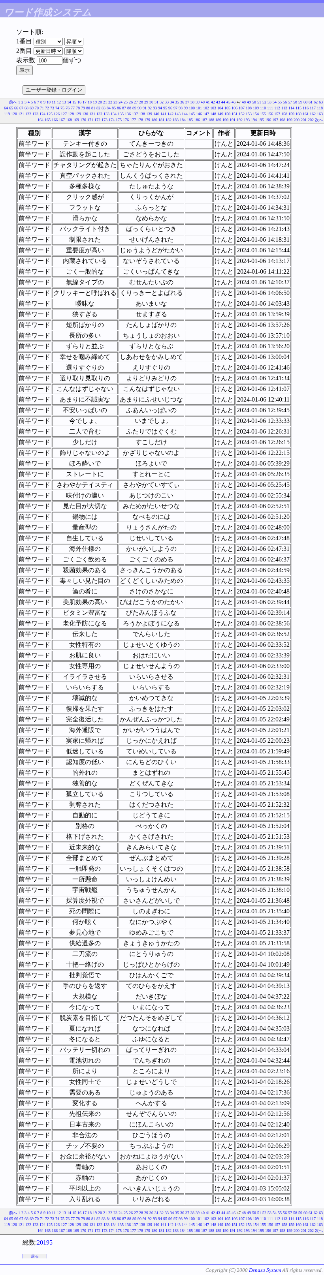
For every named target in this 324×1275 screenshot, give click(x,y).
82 (98, 108)
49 (249, 102)
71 (42, 108)
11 (54, 102)
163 (320, 114)
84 (109, 108)
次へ (319, 120)
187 (204, 120)
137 (135, 114)
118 (320, 108)
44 (223, 102)
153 (249, 114)
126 (57, 114)
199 (289, 120)
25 (126, 102)
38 (192, 102)
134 (114, 114)
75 (62, 108)
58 (295, 102)
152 (242, 114)
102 (206, 108)
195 (261, 120)
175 (119, 120)
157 (277, 114)
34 (172, 102)
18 (90, 102)
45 (228, 102)
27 (136, 102)
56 (285, 102)
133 (106, 114)
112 (277, 108)
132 (99, 114)
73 (52, 108)
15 (74, 102)
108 (249, 108)
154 (256, 114)
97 (175, 108)
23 (115, 102)
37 (187, 102)
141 (163, 114)
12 (59, 102)
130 (85, 114)
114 (291, 108)
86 (119, 108)
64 (6, 108)
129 (78, 114)
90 (139, 108)
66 (16, 108)
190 (225, 120)
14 (69, 102)
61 (311, 102)
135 (121, 114)
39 (198, 102)
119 (7, 114)
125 (50, 114)
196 (268, 120)
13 (64, 102)
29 (146, 102)
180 (154, 120)
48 (244, 102)
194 (254, 120)
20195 (45, 1242)
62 (316, 102)
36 (182, 102)
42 (213, 102)
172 (97, 120)
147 (206, 114)
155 (263, 114)
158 (284, 114)
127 (64, 114)
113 (284, 108)
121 (21, 114)
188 (211, 120)
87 (124, 108)
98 (181, 108)
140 (156, 114)
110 (263, 108)
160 (298, 114)
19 (95, 102)
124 (42, 114)
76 (68, 108)
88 (129, 108)
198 (282, 120)
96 (170, 108)
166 (55, 120)
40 (203, 102)
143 (178, 114)
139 (149, 114)
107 (242, 108)
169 (76, 120)
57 (290, 102)
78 (78, 108)
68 (26, 108)
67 (21, 108)
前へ (13, 102)
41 (208, 102)
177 (133, 120)
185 (190, 120)
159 (291, 114)
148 (213, 114)
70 (37, 108)
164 (40, 120)
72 (47, 108)
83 (103, 108)
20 (100, 102)
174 (112, 120)
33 (167, 102)
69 (32, 108)
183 (176, 120)
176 (126, 120)
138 (142, 114)
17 (85, 102)
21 (105, 102)
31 (156, 102)
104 (220, 108)
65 (11, 108)
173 (104, 120)
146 (199, 114)
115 (298, 108)
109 (256, 108)
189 (218, 120)
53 (269, 102)
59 (300, 102)
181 (161, 120)
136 (128, 114)
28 (141, 102)
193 (247, 120)
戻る (35, 1256)
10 (49, 102)
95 (165, 108)
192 (240, 120)
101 (199, 108)
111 (270, 108)
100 (192, 108)
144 (185, 114)
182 (168, 120)
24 (120, 102)
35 (177, 102)
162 (313, 114)
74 (57, 108)
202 (311, 120)
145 (192, 114)
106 (234, 108)
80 (88, 108)
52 (264, 102)
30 (151, 102)
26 (131, 102)
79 (83, 108)
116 (306, 108)
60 (305, 102)
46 (233, 102)
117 (313, 108)
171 (90, 120)
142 (170, 114)
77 (73, 108)
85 (114, 108)
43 (218, 102)
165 (48, 120)
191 (232, 120)
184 (183, 120)
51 (259, 102)
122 (28, 114)
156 (270, 114)
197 (275, 120)
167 (62, 120)
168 (69, 120)
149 (220, 114)
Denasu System (265, 1270)
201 (304, 120)
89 (134, 108)
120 (14, 114)
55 (280, 102)
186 (197, 120)
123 (35, 114)
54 (275, 102)
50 (254, 102)
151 (234, 114)
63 (321, 102)
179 (147, 120)
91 (145, 108)
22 (110, 102)
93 (155, 108)
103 (213, 108)
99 (186, 108)
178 (140, 120)
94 (160, 108)
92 (150, 108)
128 (71, 114)
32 (162, 102)
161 (306, 114)
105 (227, 108)
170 (83, 120)
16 (79, 102)
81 (93, 108)
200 (297, 120)
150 (227, 114)
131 (92, 114)
